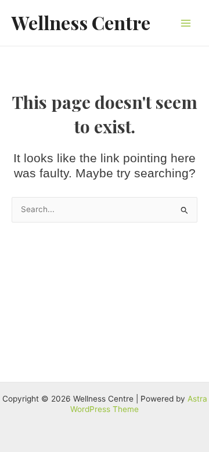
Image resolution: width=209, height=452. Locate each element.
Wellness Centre (81, 22)
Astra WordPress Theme (138, 404)
